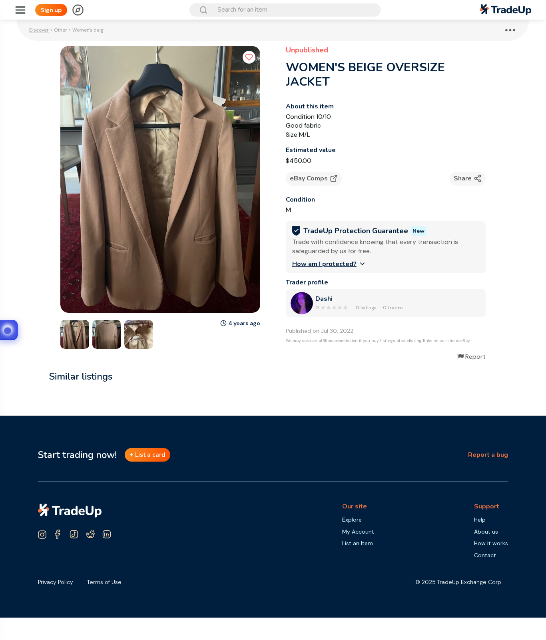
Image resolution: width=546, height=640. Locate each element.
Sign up (51, 10)
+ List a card (147, 454)
